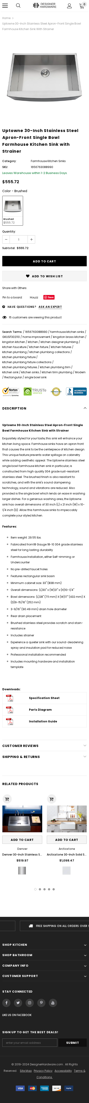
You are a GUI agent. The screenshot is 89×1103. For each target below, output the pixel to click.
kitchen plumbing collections (49, 352)
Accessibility (63, 1071)
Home (6, 18)
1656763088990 (36, 332)
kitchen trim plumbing (57, 372)
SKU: (5, 167)
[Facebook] (6, 1003)
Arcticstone (67, 849)
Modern (80, 372)
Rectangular (13, 377)
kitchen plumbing (14, 352)
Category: (9, 161)
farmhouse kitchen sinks (67, 332)
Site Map (26, 1071)
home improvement (36, 337)
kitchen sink (10, 372)
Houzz (34, 297)
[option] (44, 77)
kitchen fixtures (61, 347)
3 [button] (44, 889)
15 (10, 317)
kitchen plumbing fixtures (19, 367)
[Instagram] (30, 1003)
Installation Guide (43, 721)
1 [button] (35, 889)
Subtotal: (8, 248)
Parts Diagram (40, 710)
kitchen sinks (30, 372)
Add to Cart (22, 840)
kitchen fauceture (14, 347)
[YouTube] (53, 1003)
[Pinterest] (41, 1003)
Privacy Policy (43, 1071)
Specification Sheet (44, 698)
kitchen (33, 342)
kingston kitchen (13, 342)
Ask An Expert (50, 307)
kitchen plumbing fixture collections (27, 362)
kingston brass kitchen (68, 337)
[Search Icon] (18, 5)
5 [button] (53, 889)
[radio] (12, 211)
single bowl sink (36, 377)
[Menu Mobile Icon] (5, 5)
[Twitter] (18, 1003)
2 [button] (40, 889)
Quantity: (9, 231)
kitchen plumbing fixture (19, 357)
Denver (22, 849)
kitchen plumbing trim (55, 367)
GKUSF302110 (11, 337)
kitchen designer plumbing (59, 342)
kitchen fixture (38, 347)
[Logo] (44, 5)
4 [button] (49, 889)
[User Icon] (69, 5)
